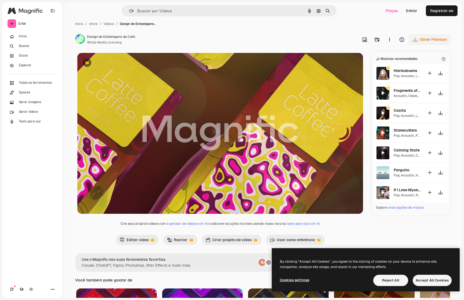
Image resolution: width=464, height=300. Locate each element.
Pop (397, 76)
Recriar (177, 241)
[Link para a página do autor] (80, 39)
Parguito (401, 170)
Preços (392, 10)
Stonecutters (405, 130)
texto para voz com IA (303, 224)
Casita (400, 110)
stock (93, 24)
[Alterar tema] (31, 289)
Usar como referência (292, 241)
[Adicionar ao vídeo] (429, 73)
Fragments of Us (407, 90)
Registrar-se (441, 10)
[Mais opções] (389, 39)
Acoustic (407, 76)
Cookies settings (294, 280)
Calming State (407, 150)
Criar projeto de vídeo (229, 241)
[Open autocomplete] (129, 11)
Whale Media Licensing (104, 42)
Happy (420, 175)
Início (79, 24)
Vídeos (109, 24)
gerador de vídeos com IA (188, 224)
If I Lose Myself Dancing (407, 189)
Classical (415, 96)
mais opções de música (406, 207)
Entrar (411, 10)
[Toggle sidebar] (52, 10)
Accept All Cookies (432, 280)
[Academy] (21, 289)
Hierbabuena (405, 70)
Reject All (390, 280)
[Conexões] (12, 289)
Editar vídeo (134, 241)
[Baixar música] (440, 73)
